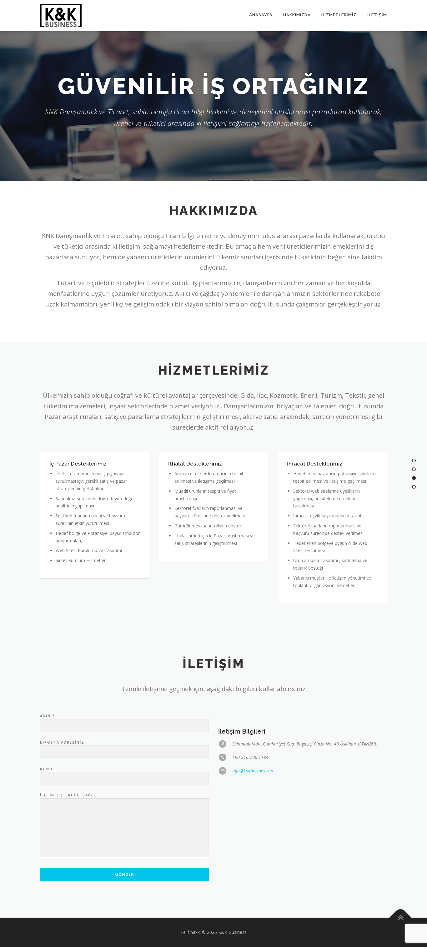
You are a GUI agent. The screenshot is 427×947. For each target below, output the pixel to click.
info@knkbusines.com (253, 771)
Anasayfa (261, 14)
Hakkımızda (297, 14)
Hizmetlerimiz (339, 14)
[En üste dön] (400, 918)
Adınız (47, 715)
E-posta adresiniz (62, 742)
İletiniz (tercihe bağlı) (68, 795)
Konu (46, 768)
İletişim (377, 14)
